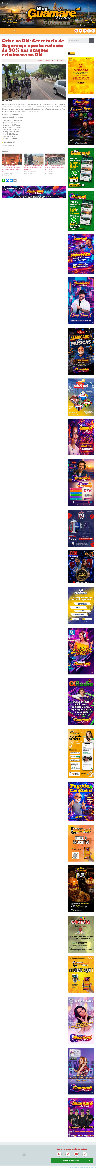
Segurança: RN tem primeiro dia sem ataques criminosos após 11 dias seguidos (33, 167)
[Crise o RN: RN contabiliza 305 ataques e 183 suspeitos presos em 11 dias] (55, 159)
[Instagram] (89, 31)
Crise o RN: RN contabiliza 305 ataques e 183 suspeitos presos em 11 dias (54, 167)
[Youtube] (85, 31)
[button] (14, 30)
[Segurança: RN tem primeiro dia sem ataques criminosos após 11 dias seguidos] (34, 159)
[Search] (91, 40)
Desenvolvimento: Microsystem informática (83, 1168)
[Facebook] (76, 31)
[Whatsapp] (93, 31)
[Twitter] (80, 31)
